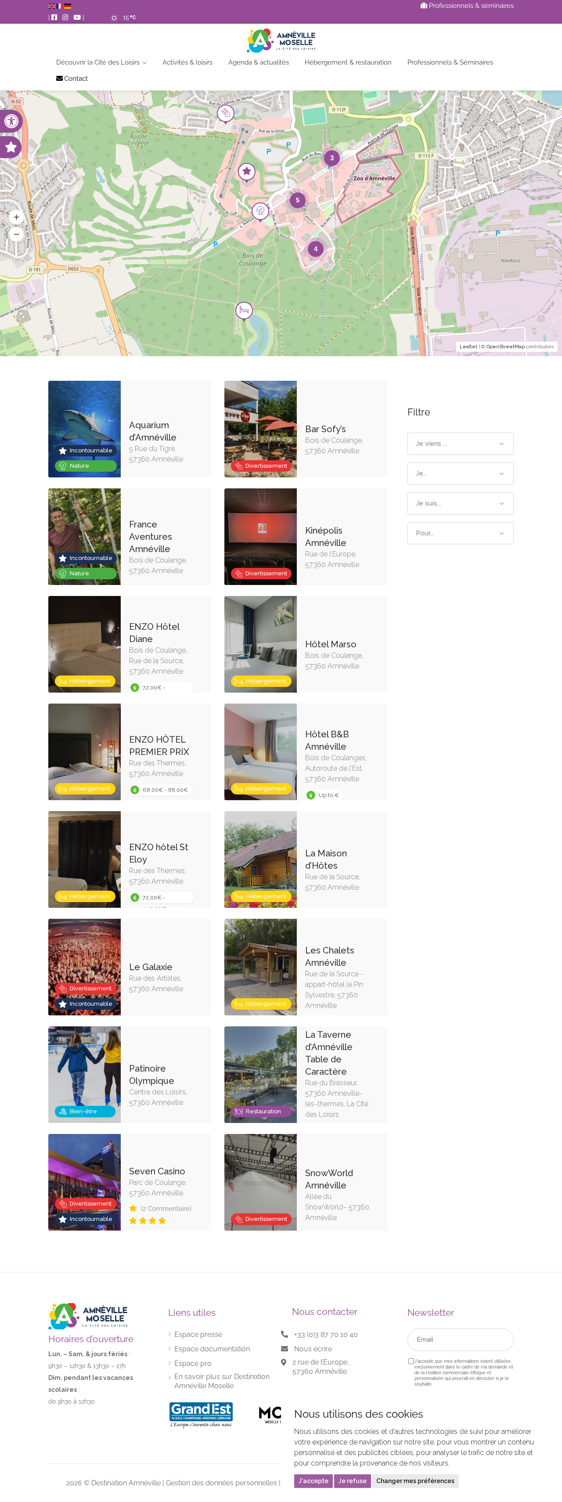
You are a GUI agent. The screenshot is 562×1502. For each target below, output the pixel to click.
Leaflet (468, 347)
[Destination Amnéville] (281, 41)
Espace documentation (212, 1349)
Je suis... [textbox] (428, 503)
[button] (11, 121)
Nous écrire (313, 1349)
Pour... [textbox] (425, 533)
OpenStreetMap (505, 347)
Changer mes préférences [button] (415, 1480)
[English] (52, 6)
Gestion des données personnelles (221, 1483)
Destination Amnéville (126, 1483)
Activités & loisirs (187, 62)
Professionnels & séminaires (470, 6)
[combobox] (460, 444)
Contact (76, 79)
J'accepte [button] (313, 1480)
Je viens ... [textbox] (431, 444)
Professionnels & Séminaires (450, 62)
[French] (60, 6)
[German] (68, 6)
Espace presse (198, 1334)
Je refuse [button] (353, 1480)
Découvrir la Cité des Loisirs (98, 62)
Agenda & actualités (258, 62)
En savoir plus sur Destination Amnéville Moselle (222, 1381)
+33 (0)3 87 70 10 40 (326, 1334)
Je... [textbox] (421, 473)
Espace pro (193, 1363)
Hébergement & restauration (348, 62)
